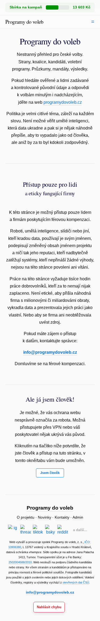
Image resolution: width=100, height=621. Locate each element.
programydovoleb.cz (62, 102)
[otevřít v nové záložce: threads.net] (25, 530)
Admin (78, 517)
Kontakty (62, 517)
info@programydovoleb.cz (50, 352)
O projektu (25, 517)
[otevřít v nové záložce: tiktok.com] (38, 530)
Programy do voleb (24, 21)
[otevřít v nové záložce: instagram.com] (13, 530)
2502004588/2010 (20, 562)
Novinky (44, 517)
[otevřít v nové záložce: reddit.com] (62, 530)
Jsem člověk (50, 473)
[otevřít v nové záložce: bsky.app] (50, 530)
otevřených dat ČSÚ (76, 582)
